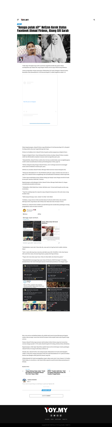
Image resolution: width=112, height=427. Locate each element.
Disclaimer (47, 419)
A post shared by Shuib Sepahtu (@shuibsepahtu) (40, 123)
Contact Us (64, 419)
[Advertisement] (56, 9)
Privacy (52, 419)
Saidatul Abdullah (32, 379)
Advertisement (58, 419)
